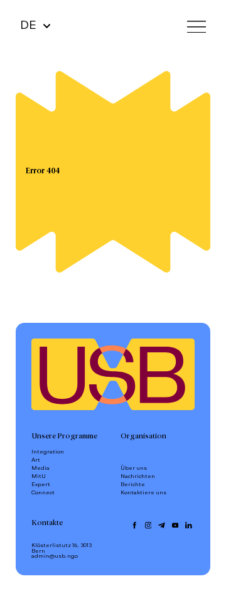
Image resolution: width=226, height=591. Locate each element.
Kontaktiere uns (143, 493)
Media (40, 468)
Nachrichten (138, 476)
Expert (40, 484)
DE (28, 25)
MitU (38, 476)
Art (35, 460)
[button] (196, 26)
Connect (43, 493)
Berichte (133, 484)
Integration (47, 452)
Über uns (134, 468)
